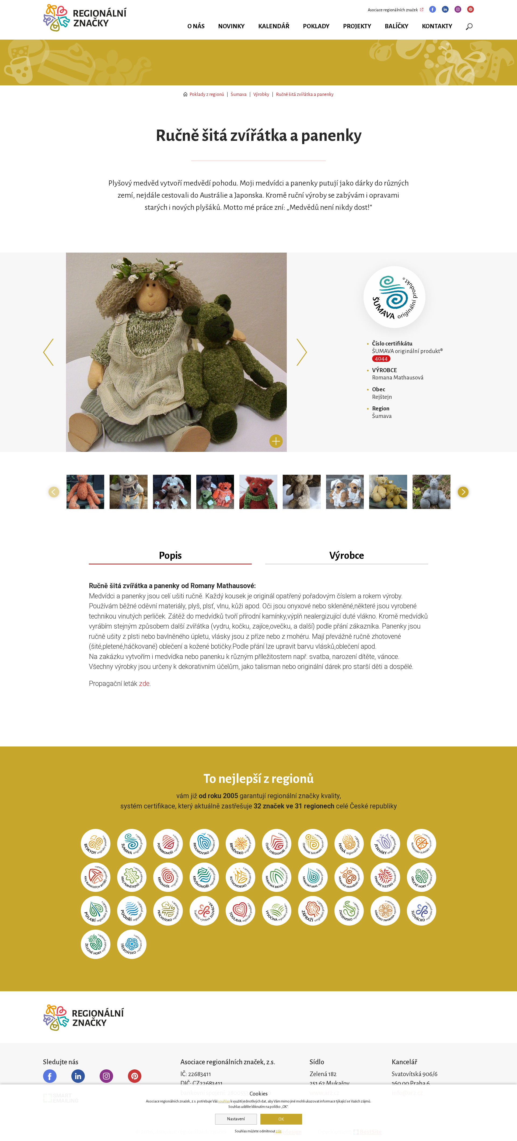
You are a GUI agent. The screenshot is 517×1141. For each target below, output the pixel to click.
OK (281, 1119)
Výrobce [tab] (346, 555)
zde (144, 684)
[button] (50, 352)
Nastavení (236, 1119)
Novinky (231, 26)
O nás (196, 26)
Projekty (357, 26)
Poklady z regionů (206, 94)
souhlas (224, 1101)
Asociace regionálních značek (393, 10)
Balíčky (396, 26)
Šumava (239, 94)
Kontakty (437, 26)
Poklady (316, 26)
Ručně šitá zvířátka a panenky (305, 94)
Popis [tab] (170, 555)
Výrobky (261, 94)
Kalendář (273, 26)
